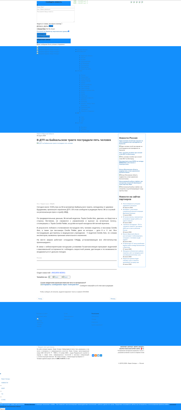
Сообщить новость (43, 36)
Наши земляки (85, 79)
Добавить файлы (42, 26)
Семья (83, 94)
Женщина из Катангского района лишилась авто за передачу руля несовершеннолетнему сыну (133, 253)
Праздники (84, 109)
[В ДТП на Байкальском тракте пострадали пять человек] (77, 172)
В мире (83, 59)
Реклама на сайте (41, 313)
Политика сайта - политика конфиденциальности (51, 360)
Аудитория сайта (41, 316)
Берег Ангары (83, 49)
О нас (66, 313)
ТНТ (82, 121)
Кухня (83, 92)
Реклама (83, 129)
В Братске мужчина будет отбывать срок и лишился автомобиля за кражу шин (131, 260)
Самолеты (95, 322)
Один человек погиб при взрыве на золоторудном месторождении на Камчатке (131, 142)
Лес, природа (85, 86)
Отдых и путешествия (87, 90)
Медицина (85, 63)
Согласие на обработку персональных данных (52, 31)
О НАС (80, 123)
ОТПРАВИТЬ (41, 34)
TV (80, 113)
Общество (84, 96)
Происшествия (85, 107)
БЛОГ (80, 71)
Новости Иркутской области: (45, 134)
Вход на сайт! (85, 131)
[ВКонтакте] (93, 355)
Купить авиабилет (97, 325)
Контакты (84, 127)
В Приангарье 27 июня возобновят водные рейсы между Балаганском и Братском (134, 245)
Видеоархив (85, 67)
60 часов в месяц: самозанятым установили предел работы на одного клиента (133, 219)
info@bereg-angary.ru (77, 358)
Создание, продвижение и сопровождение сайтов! (128, 371)
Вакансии (67, 319)
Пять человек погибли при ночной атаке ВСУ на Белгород (130, 153)
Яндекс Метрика (30, 404)
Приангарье (84, 77)
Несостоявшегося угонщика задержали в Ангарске (131, 204)
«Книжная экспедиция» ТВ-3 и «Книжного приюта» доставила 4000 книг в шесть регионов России (132, 227)
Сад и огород (85, 88)
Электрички (95, 316)
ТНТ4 (82, 119)
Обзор (51, 26)
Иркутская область (86, 56)
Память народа (86, 81)
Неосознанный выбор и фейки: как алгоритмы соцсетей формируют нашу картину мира (131, 182)
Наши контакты (68, 316)
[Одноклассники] (96, 355)
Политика (84, 101)
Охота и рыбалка (86, 84)
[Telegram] (98, 355)
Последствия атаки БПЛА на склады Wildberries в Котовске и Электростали (131, 162)
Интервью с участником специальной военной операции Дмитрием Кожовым (133, 211)
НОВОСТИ (82, 51)
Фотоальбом (85, 65)
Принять (2, 409)
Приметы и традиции (87, 111)
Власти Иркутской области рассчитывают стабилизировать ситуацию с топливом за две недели (133, 237)
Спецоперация (85, 61)
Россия (83, 57)
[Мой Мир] (101, 355)
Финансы (84, 100)
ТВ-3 (82, 117)
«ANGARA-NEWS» (58, 272)
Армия (83, 83)
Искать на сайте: (86, 69)
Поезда (94, 319)
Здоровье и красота (87, 98)
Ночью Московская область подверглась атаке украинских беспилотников (129, 170)
